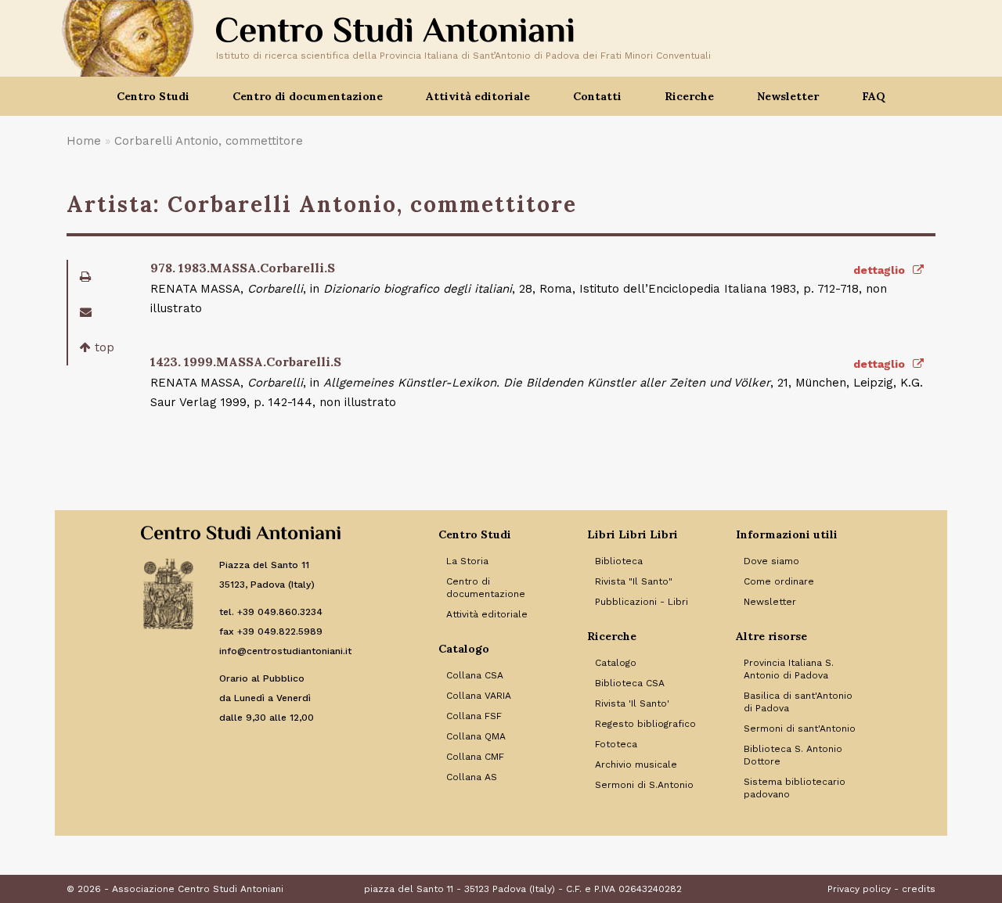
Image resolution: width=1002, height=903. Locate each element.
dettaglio (880, 270)
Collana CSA (474, 675)
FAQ (873, 96)
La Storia (467, 561)
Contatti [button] (597, 96)
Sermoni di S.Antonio (644, 784)
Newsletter (788, 96)
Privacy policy (859, 888)
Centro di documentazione (485, 587)
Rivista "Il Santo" (633, 581)
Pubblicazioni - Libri (641, 601)
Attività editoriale (487, 614)
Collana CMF (475, 756)
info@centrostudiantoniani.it (285, 651)
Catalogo (615, 662)
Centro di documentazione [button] (307, 96)
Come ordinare (779, 581)
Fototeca (616, 744)
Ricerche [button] (689, 96)
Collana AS (471, 777)
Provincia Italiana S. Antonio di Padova (789, 669)
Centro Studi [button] (153, 96)
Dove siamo (771, 561)
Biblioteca (619, 561)
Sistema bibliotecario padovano (794, 788)
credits (918, 888)
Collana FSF (474, 716)
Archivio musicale (636, 764)
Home (84, 141)
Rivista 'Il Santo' (632, 703)
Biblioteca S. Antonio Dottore (793, 755)
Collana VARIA (478, 695)
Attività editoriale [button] (478, 96)
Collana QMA (476, 736)
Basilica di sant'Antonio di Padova (798, 702)
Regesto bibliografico (645, 723)
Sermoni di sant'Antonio (800, 728)
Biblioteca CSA (630, 683)
